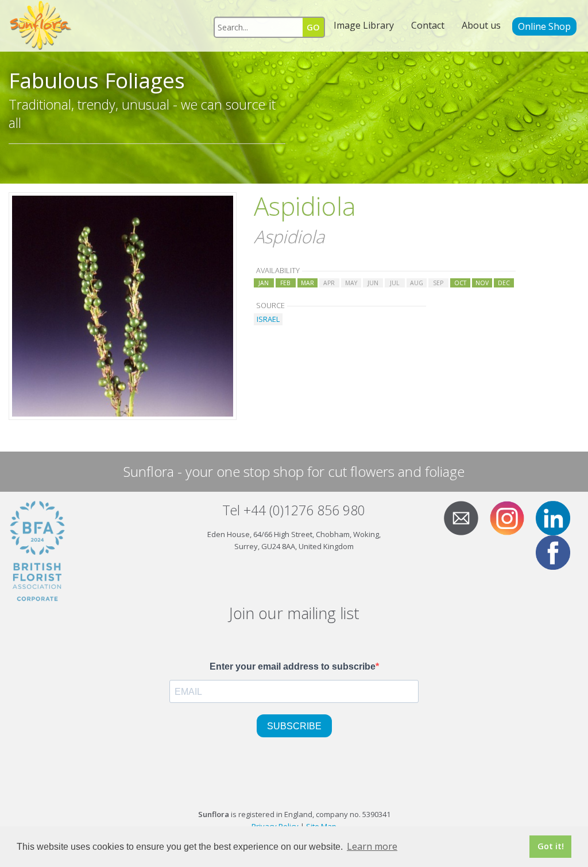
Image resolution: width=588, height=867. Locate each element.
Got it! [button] (550, 846)
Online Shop (544, 26)
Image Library (364, 25)
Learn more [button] (372, 846)
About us (481, 25)
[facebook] (557, 551)
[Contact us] (466, 517)
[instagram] (511, 517)
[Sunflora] (41, 26)
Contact (427, 25)
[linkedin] (557, 517)
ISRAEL (268, 319)
